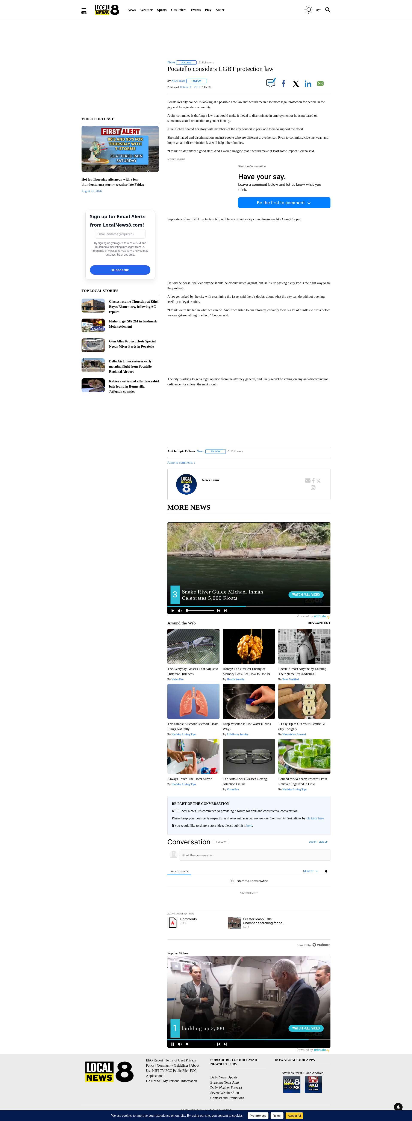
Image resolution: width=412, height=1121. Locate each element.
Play (208, 10)
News (132, 10)
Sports (162, 10)
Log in (313, 841)
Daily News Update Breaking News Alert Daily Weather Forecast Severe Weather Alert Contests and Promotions (227, 1087)
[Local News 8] (107, 10)
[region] (248, 893)
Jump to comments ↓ (181, 462)
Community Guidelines (172, 1065)
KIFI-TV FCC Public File (170, 1070)
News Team (178, 80)
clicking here (315, 818)
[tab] (179, 871)
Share (220, 10)
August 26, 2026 (92, 191)
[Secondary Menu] (87, 10)
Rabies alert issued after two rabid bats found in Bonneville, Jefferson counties (134, 386)
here (249, 825)
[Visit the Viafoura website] (321, 945)
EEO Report (154, 1060)
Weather (146, 10)
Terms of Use (174, 1060)
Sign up (323, 841)
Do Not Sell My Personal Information (171, 1081)
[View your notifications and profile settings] (326, 871)
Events (196, 10)
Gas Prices (178, 10)
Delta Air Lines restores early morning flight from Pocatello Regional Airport (130, 366)
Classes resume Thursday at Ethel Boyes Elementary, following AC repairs (133, 307)
